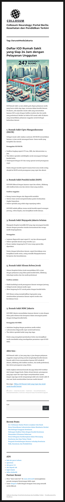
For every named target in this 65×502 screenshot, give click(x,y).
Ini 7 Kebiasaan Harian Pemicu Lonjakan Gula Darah (25, 425)
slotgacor (14, 483)
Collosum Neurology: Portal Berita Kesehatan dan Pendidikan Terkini (28, 26)
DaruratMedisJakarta (39, 390)
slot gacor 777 (11, 465)
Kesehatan (29, 390)
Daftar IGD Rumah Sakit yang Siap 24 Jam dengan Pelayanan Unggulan (25, 52)
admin (11, 390)
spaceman (10, 463)
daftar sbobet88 (12, 472)
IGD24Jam (22, 392)
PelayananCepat (30, 392)
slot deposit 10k (12, 467)
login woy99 (11, 470)
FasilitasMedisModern (13, 392)
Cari (8, 404)
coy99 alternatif (28, 479)
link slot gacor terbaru (14, 460)
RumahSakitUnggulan (41, 392)
